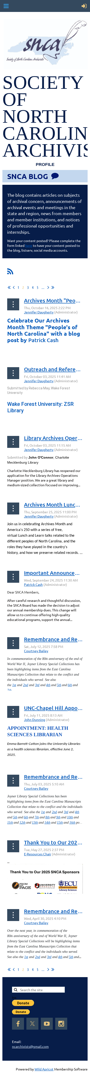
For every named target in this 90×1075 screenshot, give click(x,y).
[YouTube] (47, 1024)
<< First (9, 287)
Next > (48, 287)
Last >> (52, 287)
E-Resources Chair (37, 854)
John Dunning (34, 719)
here (28, 245)
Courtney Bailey (36, 651)
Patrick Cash (33, 584)
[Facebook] (18, 1024)
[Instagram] (61, 1024)
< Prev (13, 287)
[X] (32, 1024)
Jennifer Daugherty (39, 312)
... (43, 287)
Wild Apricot (44, 1069)
